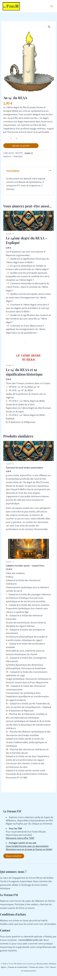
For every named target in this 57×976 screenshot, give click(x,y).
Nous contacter (13, 856)
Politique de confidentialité (17, 967)
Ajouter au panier (21, 145)
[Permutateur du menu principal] (51, 6)
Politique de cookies (36, 967)
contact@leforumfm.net (30, 940)
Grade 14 (29, 153)
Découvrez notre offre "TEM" (20, 838)
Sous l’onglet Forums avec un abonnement (27, 846)
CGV (47, 967)
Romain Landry (42, 964)
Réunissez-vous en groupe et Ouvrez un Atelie (29, 849)
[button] (49, 26)
